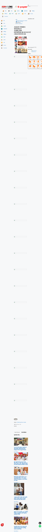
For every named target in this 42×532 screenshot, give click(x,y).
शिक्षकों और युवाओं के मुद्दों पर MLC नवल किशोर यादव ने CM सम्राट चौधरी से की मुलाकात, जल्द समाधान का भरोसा (20, 478)
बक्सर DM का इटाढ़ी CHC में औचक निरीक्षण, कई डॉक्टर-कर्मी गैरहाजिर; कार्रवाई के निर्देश (21, 513)
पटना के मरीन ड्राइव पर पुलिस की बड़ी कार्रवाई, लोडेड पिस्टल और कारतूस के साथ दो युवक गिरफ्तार (20, 448)
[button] (35, 5)
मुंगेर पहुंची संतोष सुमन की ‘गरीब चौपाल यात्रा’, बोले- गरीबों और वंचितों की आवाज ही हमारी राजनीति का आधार (21, 463)
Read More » (16, 451)
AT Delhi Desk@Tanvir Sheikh (21, 422)
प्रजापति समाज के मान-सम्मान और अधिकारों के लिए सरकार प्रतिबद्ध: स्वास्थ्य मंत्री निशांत (20, 527)
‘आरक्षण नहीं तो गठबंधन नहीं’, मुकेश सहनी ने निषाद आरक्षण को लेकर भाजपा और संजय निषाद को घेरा (20, 498)
